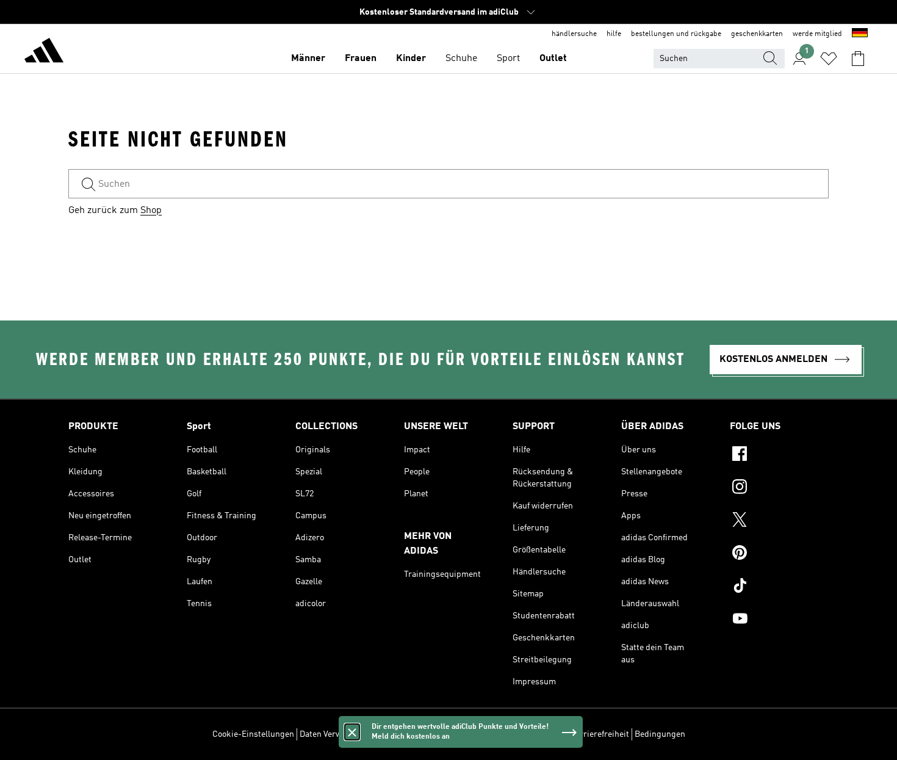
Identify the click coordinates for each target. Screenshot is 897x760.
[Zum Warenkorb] (858, 58)
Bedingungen (660, 734)
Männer (308, 58)
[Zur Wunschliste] (828, 58)
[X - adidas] (779, 521)
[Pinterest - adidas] (779, 554)
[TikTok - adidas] (779, 587)
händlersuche (574, 34)
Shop (151, 210)
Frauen (360, 58)
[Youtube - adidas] (779, 620)
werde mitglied (817, 34)
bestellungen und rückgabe (676, 34)
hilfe (614, 34)
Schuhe (461, 58)
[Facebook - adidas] (779, 455)
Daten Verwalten (330, 734)
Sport (508, 58)
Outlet (553, 58)
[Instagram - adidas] (779, 488)
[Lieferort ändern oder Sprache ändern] (860, 34)
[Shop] (43, 52)
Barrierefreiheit (599, 734)
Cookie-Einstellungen (253, 734)
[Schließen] (352, 732)
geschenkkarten (757, 34)
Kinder (411, 58)
